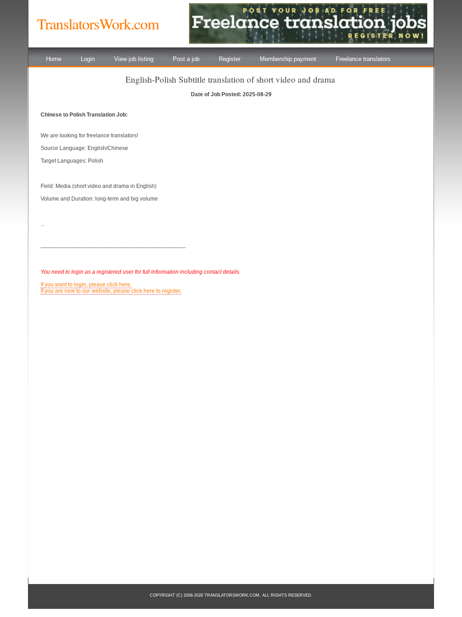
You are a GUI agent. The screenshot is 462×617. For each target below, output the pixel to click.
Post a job (186, 59)
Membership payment (288, 59)
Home (53, 59)
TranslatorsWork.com (98, 23)
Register (229, 59)
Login (88, 59)
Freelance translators (363, 59)
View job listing (133, 59)
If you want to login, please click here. (86, 284)
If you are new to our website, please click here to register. (111, 291)
